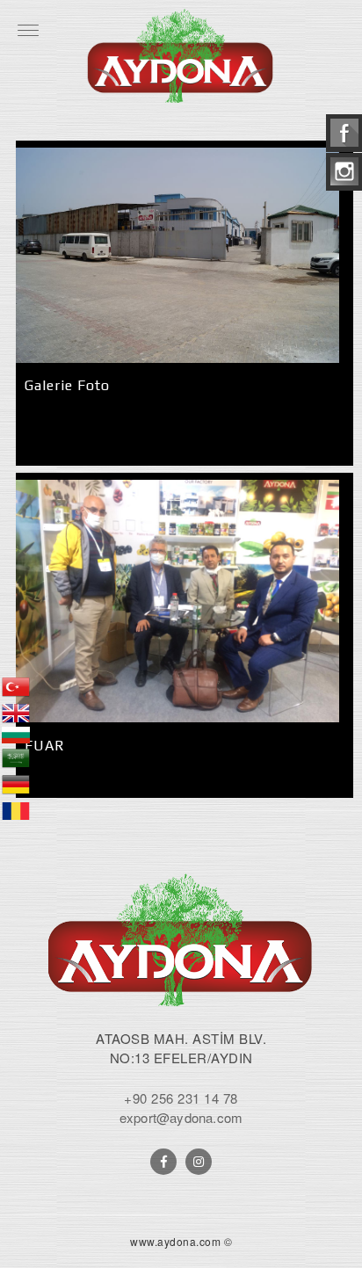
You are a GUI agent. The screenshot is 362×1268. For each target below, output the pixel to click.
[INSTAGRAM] (198, 1161)
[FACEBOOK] (163, 1161)
